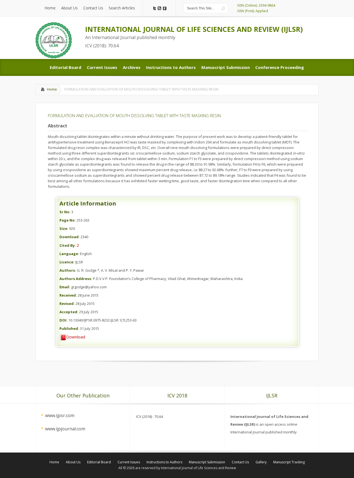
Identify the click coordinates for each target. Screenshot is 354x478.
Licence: (66, 261)
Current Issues (129, 462)
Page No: (67, 220)
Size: (63, 228)
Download (75, 337)
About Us (73, 462)
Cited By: (67, 245)
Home (52, 89)
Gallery (261, 462)
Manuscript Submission (207, 462)
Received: (68, 295)
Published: (69, 328)
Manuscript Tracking (289, 462)
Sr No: (65, 211)
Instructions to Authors (164, 462)
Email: (64, 286)
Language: (69, 253)
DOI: (63, 320)
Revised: (67, 303)
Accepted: (68, 311)
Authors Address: (75, 278)
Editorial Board (99, 462)
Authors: (67, 270)
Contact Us (240, 462)
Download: (69, 236)
